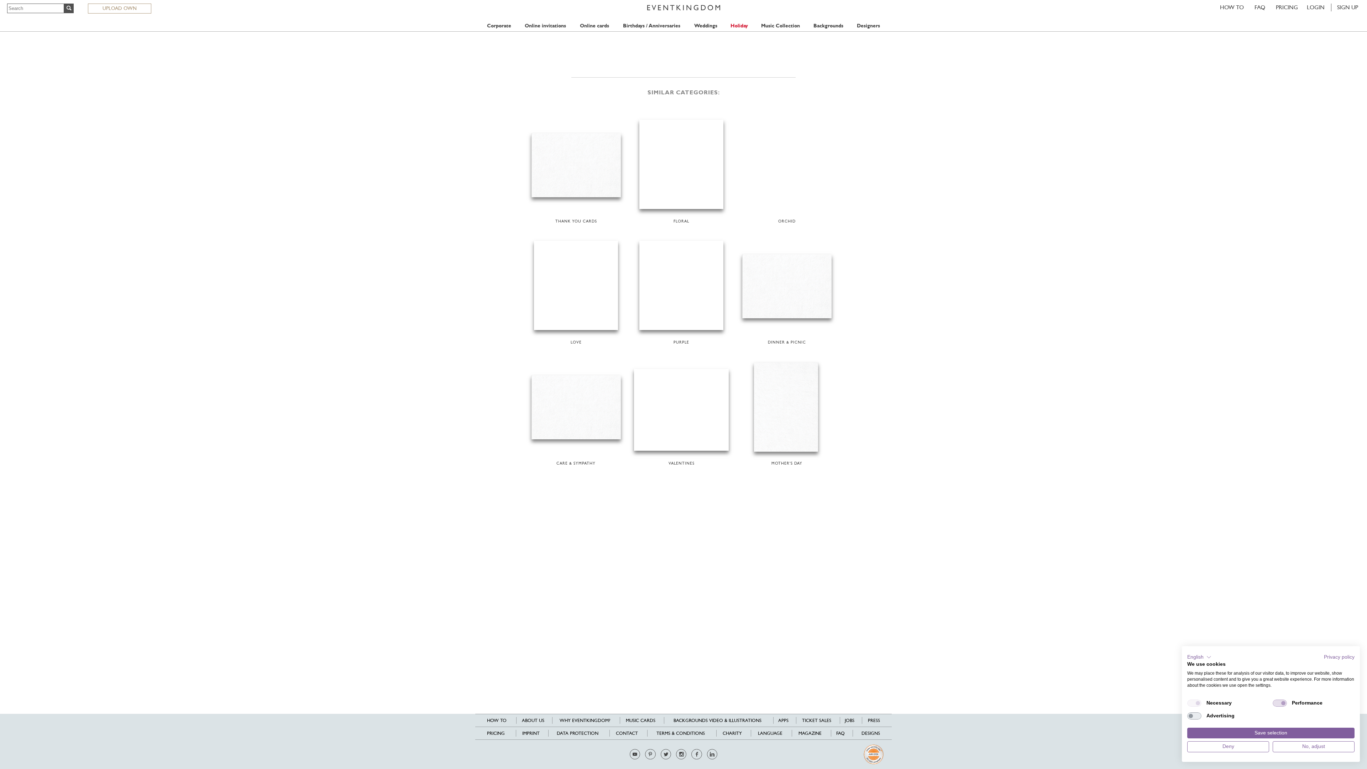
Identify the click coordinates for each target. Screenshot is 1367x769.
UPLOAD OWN (120, 8)
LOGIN (1316, 7)
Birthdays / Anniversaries (651, 26)
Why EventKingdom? (585, 720)
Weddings (705, 26)
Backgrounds (828, 26)
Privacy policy (1339, 657)
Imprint (531, 733)
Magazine (810, 733)
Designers (868, 26)
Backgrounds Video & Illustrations (717, 720)
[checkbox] (1194, 703)
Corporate (499, 26)
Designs (870, 733)
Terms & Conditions (680, 733)
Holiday (739, 26)
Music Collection (780, 26)
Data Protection (577, 733)
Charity (732, 733)
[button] (1199, 657)
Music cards (640, 720)
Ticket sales (816, 720)
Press (874, 720)
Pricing (1287, 7)
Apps (783, 720)
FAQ (1260, 7)
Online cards (594, 26)
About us (533, 720)
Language (770, 733)
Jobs (849, 720)
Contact (627, 733)
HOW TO (1232, 7)
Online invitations (545, 26)
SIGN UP (1347, 7)
